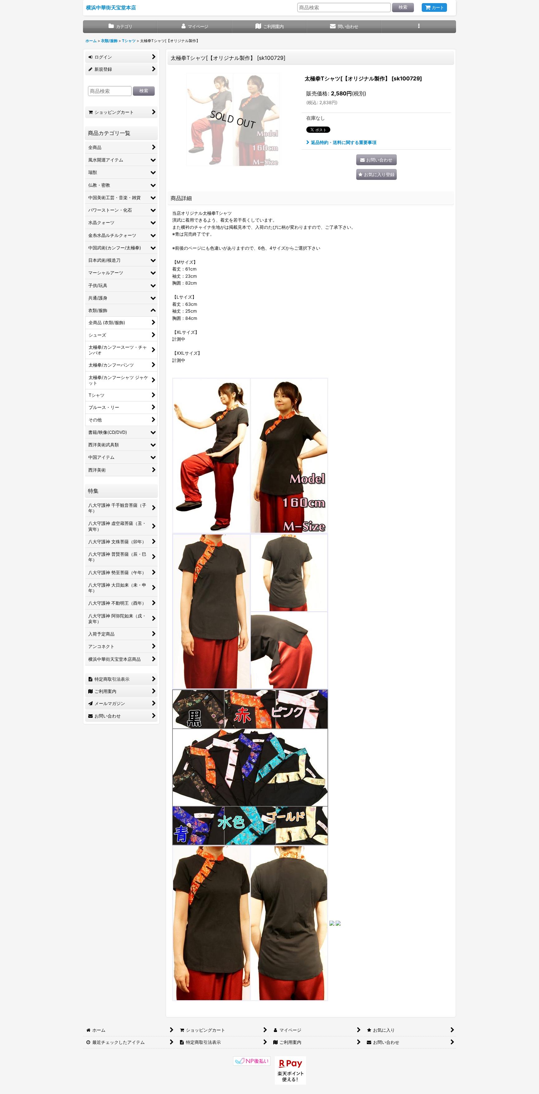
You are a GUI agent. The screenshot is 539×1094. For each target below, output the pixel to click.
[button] (418, 26)
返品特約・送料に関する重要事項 (343, 142)
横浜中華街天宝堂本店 (111, 7)
